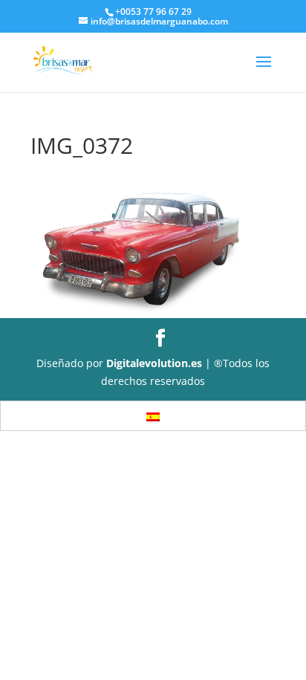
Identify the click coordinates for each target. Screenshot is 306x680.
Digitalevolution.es (154, 363)
